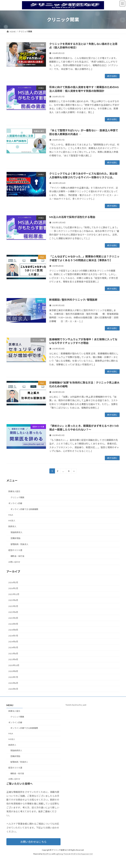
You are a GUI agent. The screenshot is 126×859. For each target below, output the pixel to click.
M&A (10, 515)
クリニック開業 (17, 497)
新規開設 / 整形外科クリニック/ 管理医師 (73, 299)
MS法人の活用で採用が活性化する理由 (72, 216)
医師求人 (12, 526)
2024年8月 (13, 630)
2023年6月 (13, 653)
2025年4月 (13, 612)
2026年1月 (13, 588)
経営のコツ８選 (15, 550)
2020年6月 (13, 683)
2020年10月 (13, 665)
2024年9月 (13, 624)
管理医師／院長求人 (19, 544)
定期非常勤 (15, 538)
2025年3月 (13, 618)
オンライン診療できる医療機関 (24, 509)
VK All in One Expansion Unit (82, 854)
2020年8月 (13, 671)
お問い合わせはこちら (33, 841)
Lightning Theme (62, 854)
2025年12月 (13, 594)
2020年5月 (13, 689)
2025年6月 (13, 600)
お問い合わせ (14, 562)
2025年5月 (13, 606)
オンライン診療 (15, 503)
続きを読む (112, 76)
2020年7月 (13, 677)
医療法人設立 (14, 491)
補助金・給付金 (17, 556)
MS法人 (11, 520)
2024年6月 (13, 642)
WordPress (47, 854)
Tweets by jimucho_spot (75, 705)
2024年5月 (13, 647)
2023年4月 (13, 659)
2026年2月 (13, 582)
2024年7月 (13, 636)
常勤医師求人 (16, 532)
